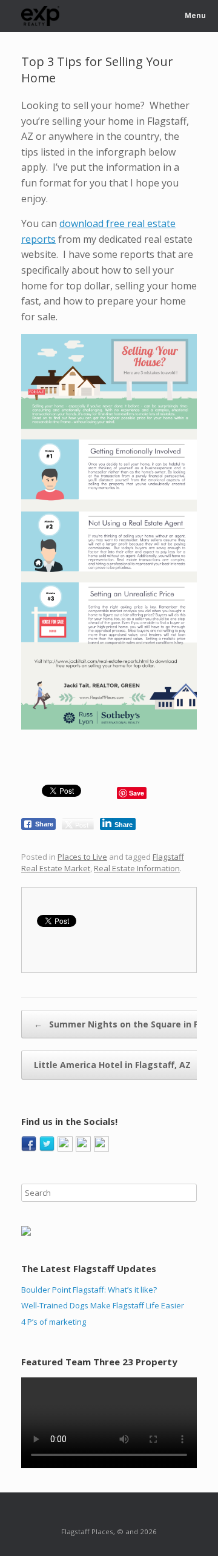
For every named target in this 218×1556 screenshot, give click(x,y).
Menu (195, 15)
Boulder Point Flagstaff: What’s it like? (89, 1289)
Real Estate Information (137, 868)
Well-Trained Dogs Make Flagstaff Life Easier (102, 1305)
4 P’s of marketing (53, 1321)
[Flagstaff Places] (40, 16)
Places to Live (82, 856)
